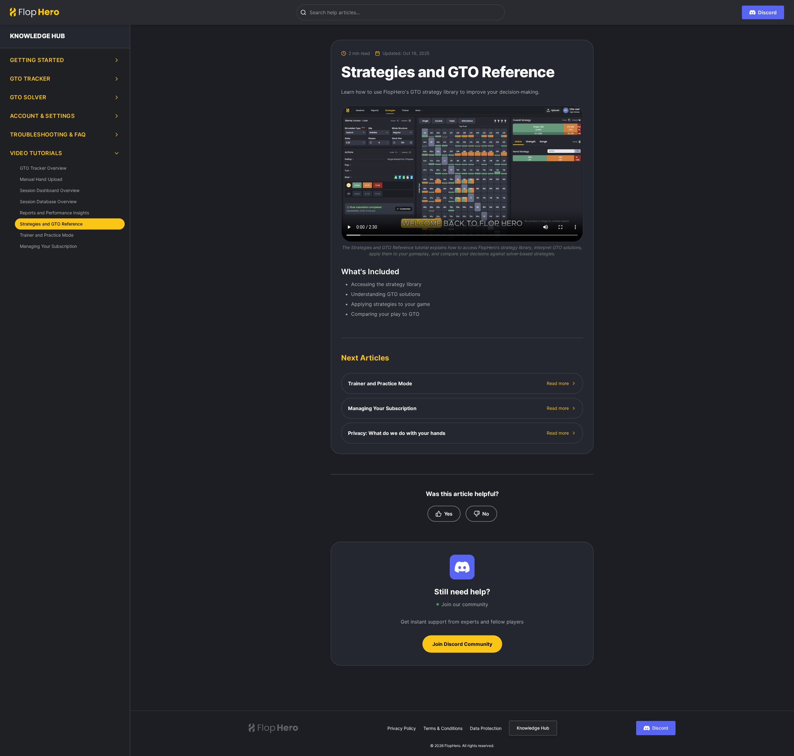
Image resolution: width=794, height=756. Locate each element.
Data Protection (486, 728)
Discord (660, 728)
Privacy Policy (401, 728)
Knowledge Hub (533, 728)
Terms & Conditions (442, 728)
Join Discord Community (462, 644)
